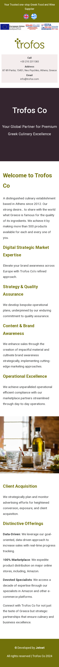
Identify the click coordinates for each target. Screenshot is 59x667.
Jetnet (40, 647)
